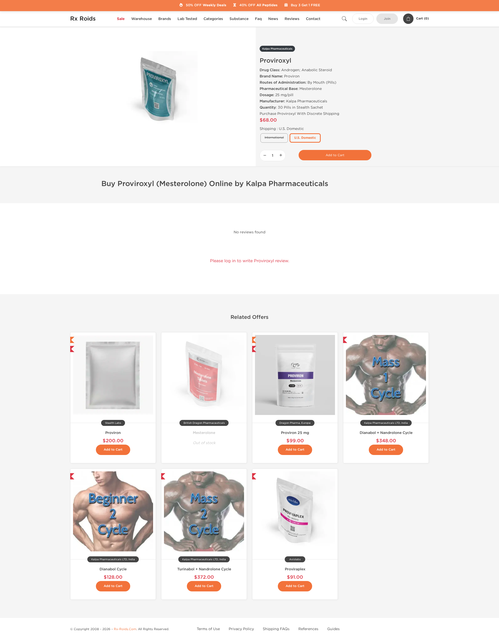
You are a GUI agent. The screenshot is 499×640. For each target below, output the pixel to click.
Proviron (113, 433)
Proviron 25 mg (295, 433)
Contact (313, 19)
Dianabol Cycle (113, 569)
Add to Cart (335, 155)
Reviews (292, 19)
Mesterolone (204, 433)
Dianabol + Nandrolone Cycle (386, 433)
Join (387, 19)
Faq (258, 19)
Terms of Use (208, 629)
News (273, 19)
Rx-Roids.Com (125, 629)
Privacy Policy (241, 629)
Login (363, 19)
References (308, 629)
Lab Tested (187, 19)
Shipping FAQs (276, 629)
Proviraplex (295, 569)
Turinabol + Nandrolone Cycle (204, 569)
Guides (333, 629)
